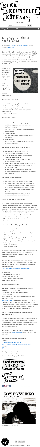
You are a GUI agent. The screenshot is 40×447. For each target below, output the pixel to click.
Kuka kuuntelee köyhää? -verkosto (22, 445)
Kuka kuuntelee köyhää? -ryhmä (11, 342)
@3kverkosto (6, 348)
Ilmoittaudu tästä (7, 300)
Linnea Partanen (22, 45)
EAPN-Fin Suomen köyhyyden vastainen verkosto (16, 344)
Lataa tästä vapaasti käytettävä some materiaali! (16, 268)
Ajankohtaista (10, 47)
